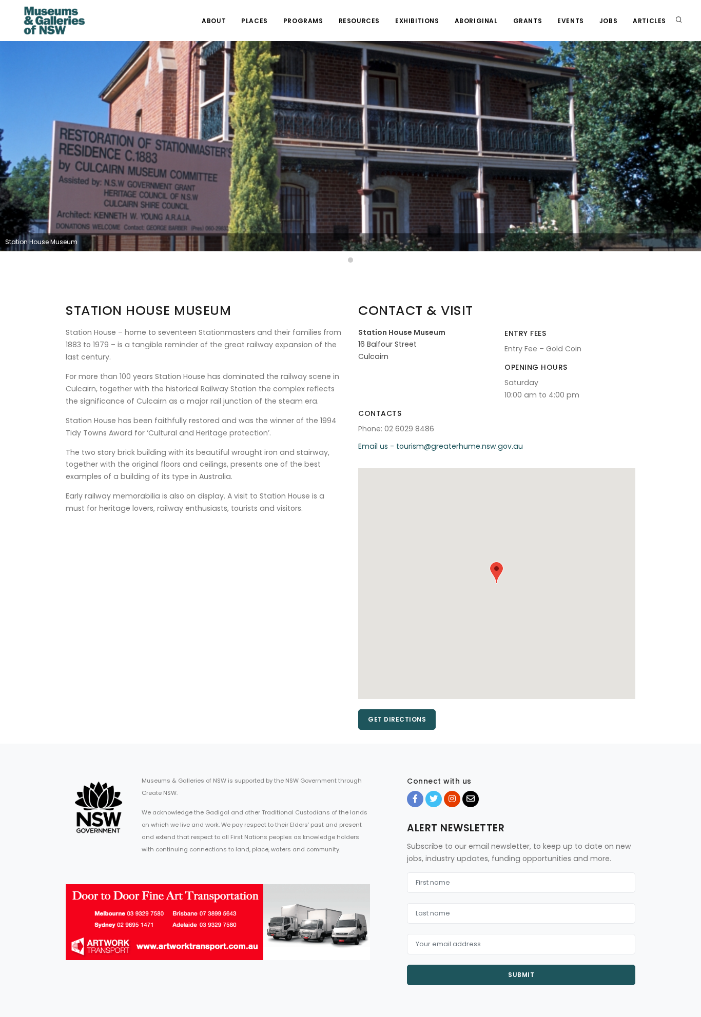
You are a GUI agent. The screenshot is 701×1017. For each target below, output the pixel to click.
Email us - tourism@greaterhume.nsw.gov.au (440, 446)
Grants (527, 20)
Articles (649, 20)
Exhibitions (417, 20)
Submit (521, 974)
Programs (303, 20)
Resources (359, 20)
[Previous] (10, 153)
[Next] (690, 153)
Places (254, 20)
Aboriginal (476, 20)
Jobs (608, 20)
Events (570, 20)
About (214, 20)
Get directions (397, 719)
